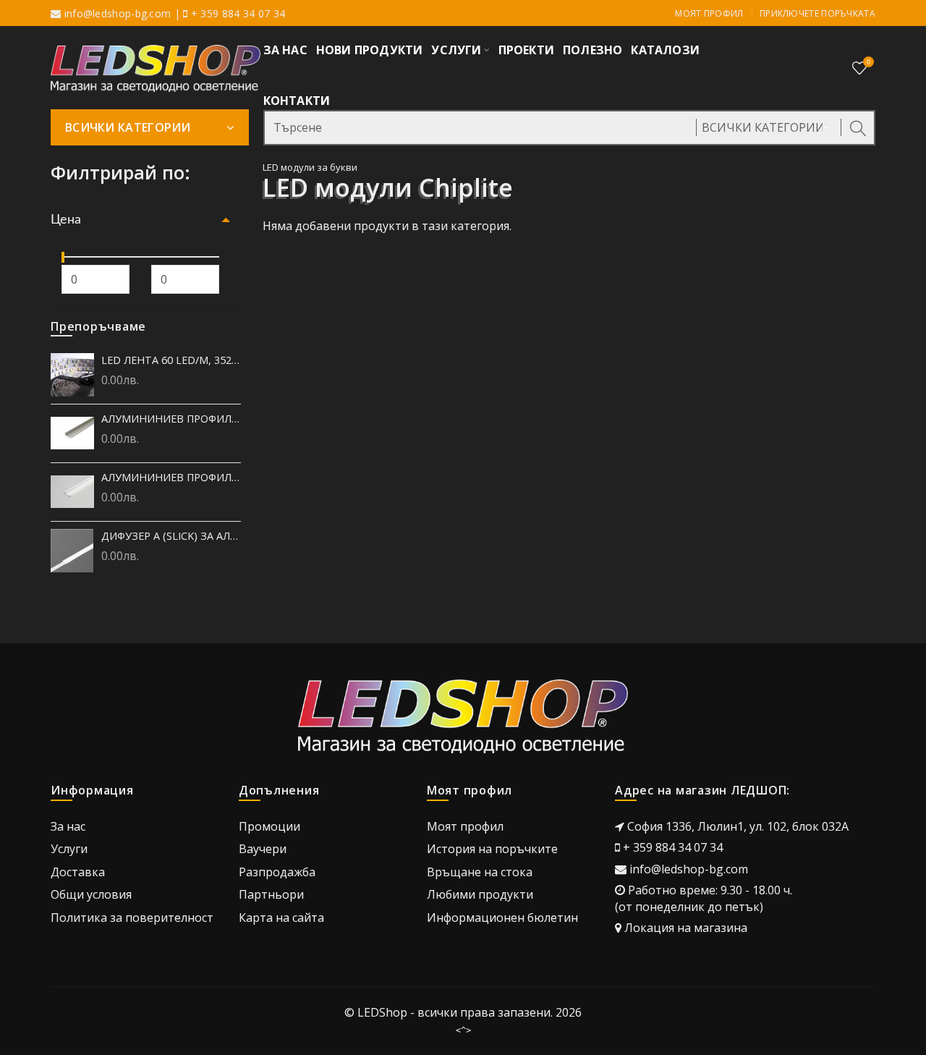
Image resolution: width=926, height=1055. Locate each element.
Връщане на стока (479, 872)
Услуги (69, 849)
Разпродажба (277, 872)
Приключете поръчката (817, 13)
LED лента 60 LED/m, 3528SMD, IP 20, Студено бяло (171, 360)
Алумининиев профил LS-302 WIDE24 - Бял (171, 477)
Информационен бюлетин (502, 917)
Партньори (271, 894)
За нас (68, 826)
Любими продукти (480, 894)
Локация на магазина (685, 928)
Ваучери (262, 849)
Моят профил (709, 13)
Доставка (78, 872)
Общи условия (91, 894)
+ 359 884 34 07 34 (673, 847)
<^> (463, 1030)
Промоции (269, 826)
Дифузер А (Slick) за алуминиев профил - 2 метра (171, 536)
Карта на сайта (281, 917)
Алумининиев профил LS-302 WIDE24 (171, 418)
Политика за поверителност (132, 917)
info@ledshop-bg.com (117, 13)
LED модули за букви (310, 167)
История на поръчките (492, 849)
